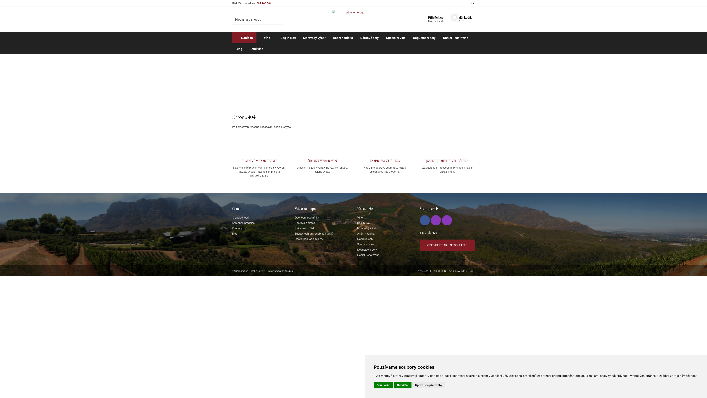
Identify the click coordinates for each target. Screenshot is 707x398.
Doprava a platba (305, 223)
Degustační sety (424, 38)
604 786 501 (264, 3)
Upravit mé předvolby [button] (428, 385)
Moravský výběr (314, 38)
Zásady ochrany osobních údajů (314, 233)
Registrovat (435, 21)
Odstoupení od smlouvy (309, 239)
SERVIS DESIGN (437, 270)
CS (472, 3)
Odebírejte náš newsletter (447, 245)
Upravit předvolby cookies (280, 270)
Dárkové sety (369, 38)
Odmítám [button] (403, 385)
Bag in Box (288, 38)
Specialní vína (396, 38)
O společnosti (240, 217)
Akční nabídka (343, 38)
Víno (267, 38)
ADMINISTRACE (466, 270)
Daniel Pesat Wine (455, 38)
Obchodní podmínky (307, 217)
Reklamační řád (304, 228)
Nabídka (247, 38)
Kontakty (237, 228)
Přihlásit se (436, 17)
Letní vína (256, 49)
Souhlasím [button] (383, 385)
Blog (239, 49)
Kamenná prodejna (243, 223)
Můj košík (465, 17)
